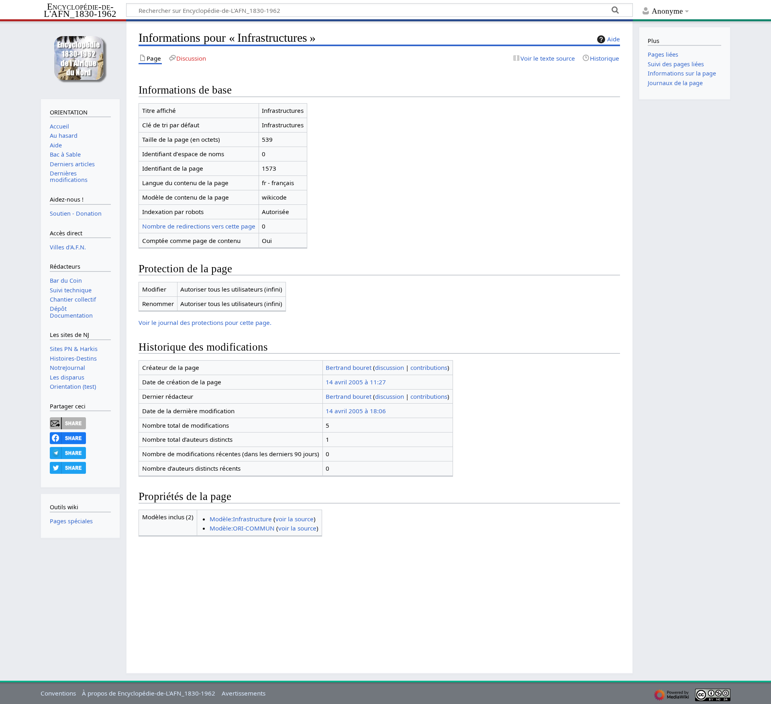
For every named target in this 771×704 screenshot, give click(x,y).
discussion (389, 367)
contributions (428, 367)
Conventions (58, 693)
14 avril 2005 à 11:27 (356, 382)
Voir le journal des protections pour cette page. (205, 322)
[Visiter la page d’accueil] (80, 59)
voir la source (294, 519)
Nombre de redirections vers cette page (198, 226)
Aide (613, 39)
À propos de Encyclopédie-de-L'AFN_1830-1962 (148, 693)
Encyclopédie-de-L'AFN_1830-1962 (80, 10)
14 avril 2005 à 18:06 (356, 411)
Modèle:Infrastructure (241, 519)
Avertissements (243, 693)
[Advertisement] (379, 599)
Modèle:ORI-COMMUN (242, 528)
